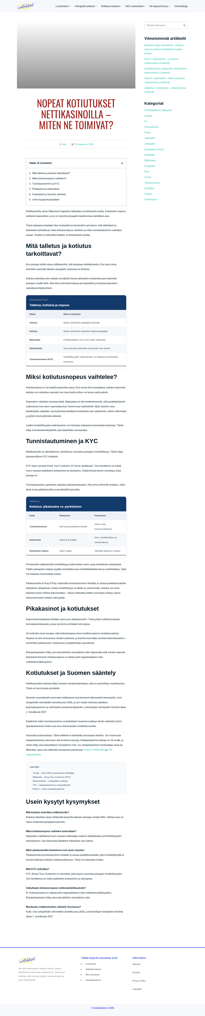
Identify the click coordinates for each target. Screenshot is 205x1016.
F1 (145, 121)
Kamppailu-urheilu (154, 149)
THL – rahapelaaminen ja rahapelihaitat (51, 785)
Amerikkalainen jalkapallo (158, 110)
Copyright (137, 989)
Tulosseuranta (152, 183)
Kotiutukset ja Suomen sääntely (49, 194)
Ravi (146, 171)
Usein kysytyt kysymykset (45, 199)
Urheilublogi (180, 6)
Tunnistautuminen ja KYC (46, 183)
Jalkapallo (149, 144)
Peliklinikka (99, 750)
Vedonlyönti (150, 199)
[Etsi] (184, 25)
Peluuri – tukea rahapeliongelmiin (48, 789)
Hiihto (147, 132)
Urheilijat (149, 188)
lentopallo (149, 155)
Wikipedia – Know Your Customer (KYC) (52, 777)
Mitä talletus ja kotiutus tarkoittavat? (51, 173)
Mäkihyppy (150, 160)
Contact (136, 972)
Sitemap (136, 964)
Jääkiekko (149, 138)
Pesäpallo (149, 166)
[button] (69, 6)
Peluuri (87, 750)
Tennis (147, 177)
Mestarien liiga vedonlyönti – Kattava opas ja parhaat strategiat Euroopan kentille (164, 49)
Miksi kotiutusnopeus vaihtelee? (49, 178)
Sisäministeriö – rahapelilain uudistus (50, 781)
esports (148, 116)
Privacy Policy (139, 981)
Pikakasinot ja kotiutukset (45, 189)
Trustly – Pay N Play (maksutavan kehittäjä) (53, 773)
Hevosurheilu (151, 127)
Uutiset (148, 194)
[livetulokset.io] (26, 6)
